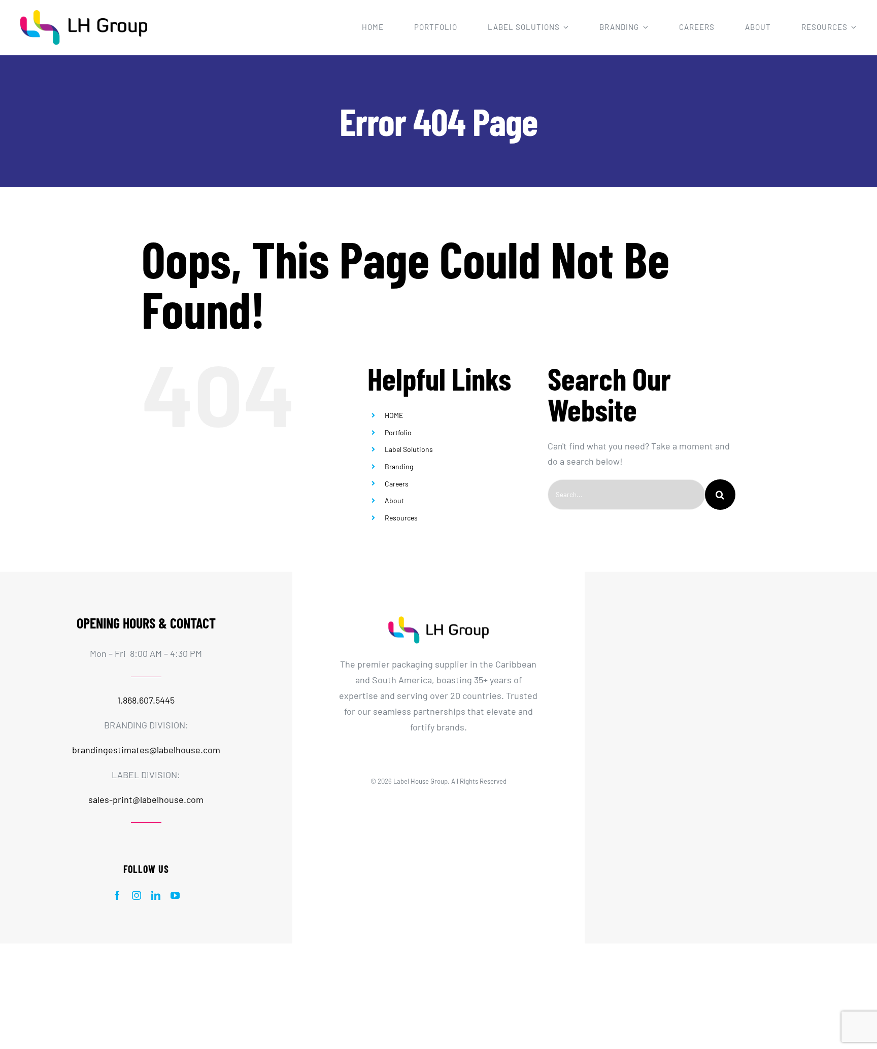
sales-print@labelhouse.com (146, 799)
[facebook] (117, 895)
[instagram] (136, 895)
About (394, 500)
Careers (397, 483)
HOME (394, 415)
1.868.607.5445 (146, 700)
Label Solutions (409, 449)
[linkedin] (155, 895)
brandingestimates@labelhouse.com (146, 749)
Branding (399, 466)
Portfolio (398, 432)
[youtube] (175, 895)
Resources (401, 517)
